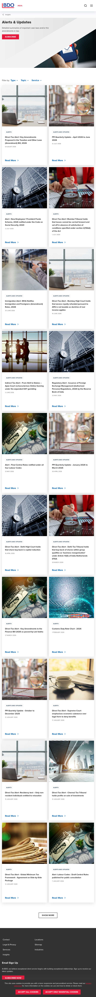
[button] (10, 36)
